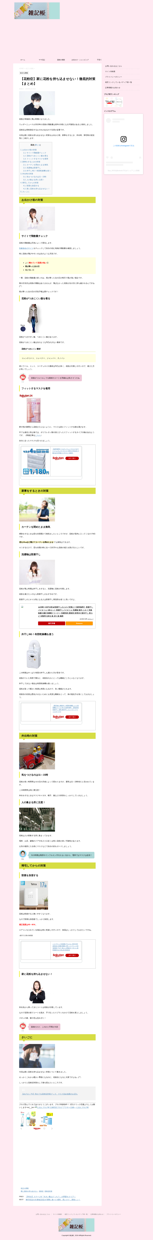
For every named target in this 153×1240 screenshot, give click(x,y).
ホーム (22, 60)
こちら (38, 435)
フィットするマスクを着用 (35, 159)
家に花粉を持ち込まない (29, 1191)
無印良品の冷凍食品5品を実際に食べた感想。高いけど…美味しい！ (53, 1200)
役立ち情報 (25, 1188)
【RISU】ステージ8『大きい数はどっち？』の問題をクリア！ (51, 1197)
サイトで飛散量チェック (34, 153)
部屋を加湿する (31, 186)
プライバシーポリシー (113, 77)
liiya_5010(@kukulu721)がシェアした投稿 (123, 170)
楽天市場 (51, 623)
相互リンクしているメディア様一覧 (118, 82)
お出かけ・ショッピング (80, 60)
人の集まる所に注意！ (33, 180)
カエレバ (90, 619)
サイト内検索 (110, 71)
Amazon (79, 623)
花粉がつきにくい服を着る (35, 156)
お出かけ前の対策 (28, 150)
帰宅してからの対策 (29, 183)
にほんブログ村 (82, 1107)
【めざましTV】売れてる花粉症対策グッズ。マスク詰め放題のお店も (50, 1094)
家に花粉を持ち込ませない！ (36, 189)
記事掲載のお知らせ (112, 88)
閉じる (37, 145)
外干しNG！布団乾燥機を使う (37, 171)
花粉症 (41, 1191)
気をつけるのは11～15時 (34, 177)
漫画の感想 (61, 60)
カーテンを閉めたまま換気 (35, 165)
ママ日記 (42, 60)
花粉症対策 (48, 1191)
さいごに (25, 192)
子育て (99, 60)
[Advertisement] (76, 39)
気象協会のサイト (26, 248)
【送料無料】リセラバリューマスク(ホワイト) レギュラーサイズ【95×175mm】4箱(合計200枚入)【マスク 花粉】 (65, 451)
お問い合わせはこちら (113, 66)
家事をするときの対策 (30, 162)
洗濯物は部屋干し (32, 168)
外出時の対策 (26, 174)
